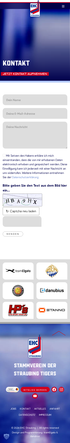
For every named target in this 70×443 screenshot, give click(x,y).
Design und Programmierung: (27, 432)
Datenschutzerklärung (25, 177)
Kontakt (25, 408)
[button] (6, 436)
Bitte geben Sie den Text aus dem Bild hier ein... (35, 187)
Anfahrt (55, 408)
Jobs (13, 408)
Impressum (45, 414)
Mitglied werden (35, 390)
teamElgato (50, 432)
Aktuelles (40, 408)
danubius (35, 436)
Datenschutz (27, 414)
